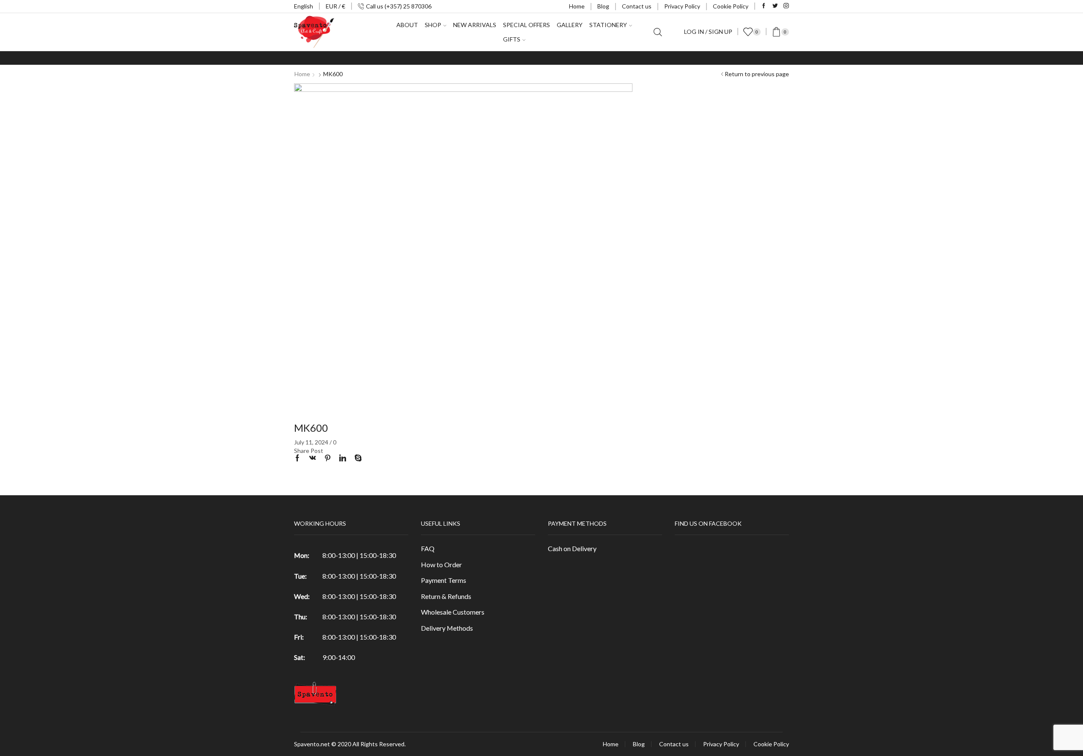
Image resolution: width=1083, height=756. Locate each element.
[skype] (356, 458)
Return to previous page (757, 73)
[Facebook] (764, 6)
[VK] (312, 458)
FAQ (427, 548)
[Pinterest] (327, 458)
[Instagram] (786, 6)
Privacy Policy (682, 6)
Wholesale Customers (452, 612)
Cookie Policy (730, 6)
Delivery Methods (447, 628)
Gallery (570, 24)
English (303, 6)
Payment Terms (443, 580)
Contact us (636, 6)
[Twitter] (775, 6)
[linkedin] (342, 458)
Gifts (511, 39)
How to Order (441, 564)
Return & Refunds (446, 596)
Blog (603, 6)
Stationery (608, 24)
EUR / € (335, 6)
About (407, 24)
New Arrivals (474, 24)
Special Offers (526, 24)
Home (577, 6)
